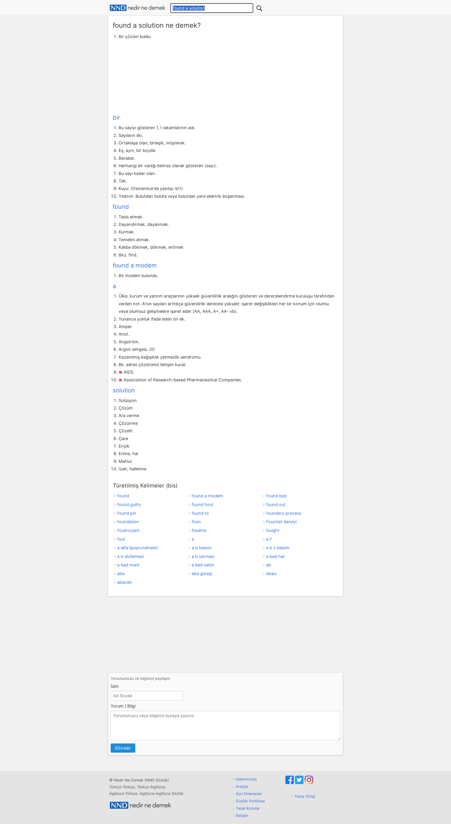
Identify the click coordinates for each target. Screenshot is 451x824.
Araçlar (242, 786)
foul (121, 539)
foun (196, 521)
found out (276, 504)
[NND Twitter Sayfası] (300, 782)
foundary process (283, 513)
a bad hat (275, 556)
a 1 (269, 539)
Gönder (123, 748)
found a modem (135, 265)
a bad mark (128, 564)
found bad (276, 495)
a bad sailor (203, 564)
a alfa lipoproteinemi (137, 547)
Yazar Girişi (305, 796)
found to (200, 513)
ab (268, 564)
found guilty (129, 504)
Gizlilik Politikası (250, 801)
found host (203, 504)
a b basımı (202, 547)
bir (116, 117)
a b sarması (203, 556)
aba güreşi (202, 573)
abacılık (124, 582)
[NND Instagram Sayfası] (309, 782)
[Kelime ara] (259, 8)
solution (124, 390)
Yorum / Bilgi (123, 706)
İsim (115, 686)
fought (273, 530)
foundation (128, 521)
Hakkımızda (246, 779)
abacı (271, 573)
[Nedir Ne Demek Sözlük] (137, 8)
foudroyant (128, 530)
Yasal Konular (248, 808)
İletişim (242, 815)
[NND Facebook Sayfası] (290, 782)
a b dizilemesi (130, 556)
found (121, 206)
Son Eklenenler (249, 793)
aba (120, 573)
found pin (126, 513)
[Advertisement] (225, 76)
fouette (199, 530)
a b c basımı (278, 547)
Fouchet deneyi (281, 521)
